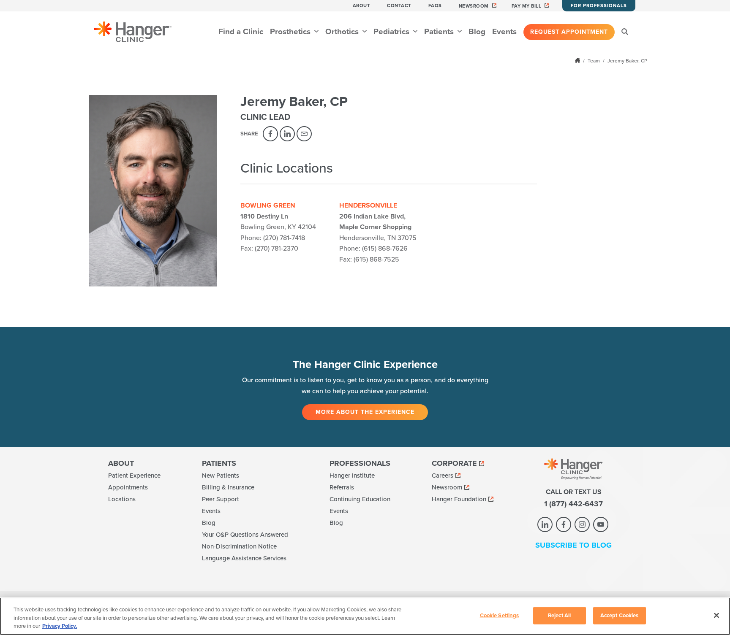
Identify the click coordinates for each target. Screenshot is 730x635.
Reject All (559, 615)
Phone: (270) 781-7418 (272, 238)
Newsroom (474, 6)
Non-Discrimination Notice (239, 546)
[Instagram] (582, 524)
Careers (442, 475)
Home (578, 60)
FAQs (435, 5)
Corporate (454, 463)
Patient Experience (134, 475)
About (361, 5)
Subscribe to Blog (573, 545)
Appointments (128, 487)
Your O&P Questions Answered (245, 534)
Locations (122, 499)
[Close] (716, 615)
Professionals (360, 463)
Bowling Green (267, 205)
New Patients (220, 475)
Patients (440, 31)
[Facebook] (270, 133)
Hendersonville (368, 205)
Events (504, 31)
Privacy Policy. (59, 626)
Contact (399, 5)
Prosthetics (291, 31)
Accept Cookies (619, 615)
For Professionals (599, 5)
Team (594, 61)
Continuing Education (360, 499)
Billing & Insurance (228, 487)
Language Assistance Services (244, 558)
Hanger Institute (352, 475)
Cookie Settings (499, 615)
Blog (477, 31)
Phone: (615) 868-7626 (373, 248)
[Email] (304, 133)
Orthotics (343, 31)
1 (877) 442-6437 (573, 503)
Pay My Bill (527, 6)
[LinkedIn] (287, 133)
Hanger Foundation (459, 499)
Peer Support (220, 499)
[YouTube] (600, 524)
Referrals (342, 487)
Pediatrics (392, 31)
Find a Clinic (240, 31)
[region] (365, 616)
